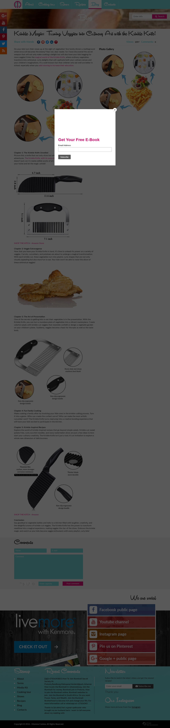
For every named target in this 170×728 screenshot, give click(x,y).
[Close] (115, 110)
